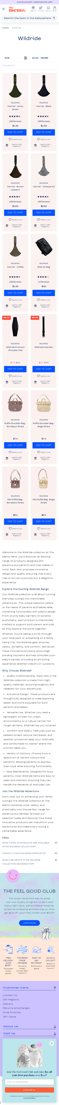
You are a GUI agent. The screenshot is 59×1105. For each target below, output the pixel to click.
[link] (30, 1055)
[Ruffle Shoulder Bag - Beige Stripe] (44, 403)
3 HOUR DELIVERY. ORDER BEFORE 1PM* (31, 2)
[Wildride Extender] (44, 327)
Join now (29, 923)
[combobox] (29, 18)
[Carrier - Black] (44, 86)
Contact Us (10, 995)
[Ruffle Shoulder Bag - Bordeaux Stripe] (15, 403)
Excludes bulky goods (8, 971)
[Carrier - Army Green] (15, 86)
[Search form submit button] (54, 18)
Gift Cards (9, 1017)
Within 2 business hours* (50, 966)
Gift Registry (11, 1000)
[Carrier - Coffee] (15, 246)
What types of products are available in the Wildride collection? (26, 845)
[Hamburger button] (3, 9)
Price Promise (12, 1012)
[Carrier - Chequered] (44, 166)
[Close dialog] (51, 1043)
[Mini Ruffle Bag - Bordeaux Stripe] (15, 479)
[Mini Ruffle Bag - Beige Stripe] (44, 479)
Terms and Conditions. (29, 1098)
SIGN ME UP (29, 1090)
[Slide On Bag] (44, 246)
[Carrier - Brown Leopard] (15, 166)
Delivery (8, 1004)
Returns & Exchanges (16, 1008)
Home (5, 28)
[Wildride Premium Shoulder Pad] (15, 327)
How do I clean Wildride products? (24, 853)
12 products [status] (8, 65)
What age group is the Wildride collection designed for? (21, 862)
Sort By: (40, 58)
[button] (15, 145)
